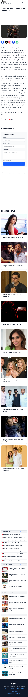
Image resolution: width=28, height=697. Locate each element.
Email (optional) (6, 143)
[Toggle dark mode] (23, 2)
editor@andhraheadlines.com (14, 693)
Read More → (23, 531)
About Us (5, 688)
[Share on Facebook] (2, 42)
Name (5, 137)
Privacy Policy (20, 688)
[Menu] (26, 2)
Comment (6, 149)
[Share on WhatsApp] (17, 42)
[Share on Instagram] (9, 42)
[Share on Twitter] (6, 42)
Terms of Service (14, 691)
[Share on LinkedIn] (13, 42)
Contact (12, 688)
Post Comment (14, 164)
